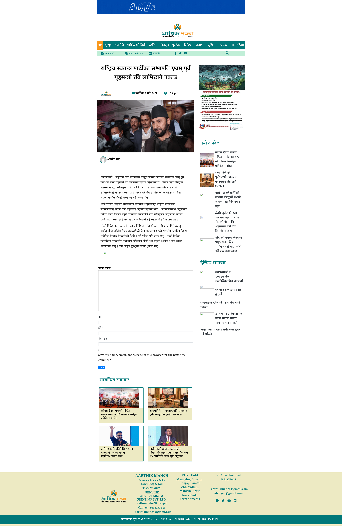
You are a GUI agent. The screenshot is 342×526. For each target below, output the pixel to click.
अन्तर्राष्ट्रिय (238, 45)
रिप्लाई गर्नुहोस (104, 268)
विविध (187, 45)
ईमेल (101, 328)
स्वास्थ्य (223, 45)
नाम (100, 317)
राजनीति (119, 45)
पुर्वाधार (176, 45)
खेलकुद (164, 45)
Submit (102, 367)
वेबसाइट (102, 339)
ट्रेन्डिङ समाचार (213, 263)
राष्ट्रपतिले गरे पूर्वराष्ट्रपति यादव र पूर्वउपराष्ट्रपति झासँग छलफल (168, 413)
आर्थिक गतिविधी (136, 45)
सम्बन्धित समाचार (114, 380)
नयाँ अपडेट (209, 143)
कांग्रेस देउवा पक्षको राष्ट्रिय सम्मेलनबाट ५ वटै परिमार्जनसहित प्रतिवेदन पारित (119, 414)
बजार (199, 45)
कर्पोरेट (152, 45)
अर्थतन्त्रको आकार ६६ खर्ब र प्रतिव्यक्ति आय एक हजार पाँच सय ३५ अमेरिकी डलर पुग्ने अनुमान (169, 453)
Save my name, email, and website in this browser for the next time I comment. (142, 358)
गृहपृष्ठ (108, 45)
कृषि (210, 45)
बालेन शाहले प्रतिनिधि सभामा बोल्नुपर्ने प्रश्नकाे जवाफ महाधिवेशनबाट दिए (117, 453)
